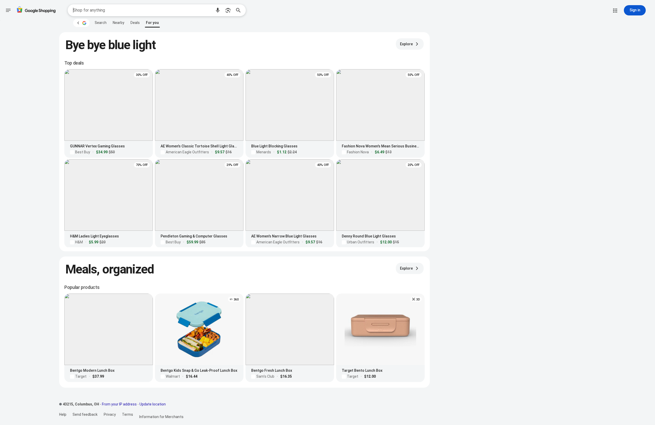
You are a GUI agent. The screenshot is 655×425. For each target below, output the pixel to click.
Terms (127, 414)
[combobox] (142, 10)
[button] (218, 10)
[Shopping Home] (36, 10)
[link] (101, 23)
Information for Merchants (161, 417)
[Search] (240, 10)
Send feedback (85, 414)
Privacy (110, 414)
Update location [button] (152, 404)
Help (62, 414)
